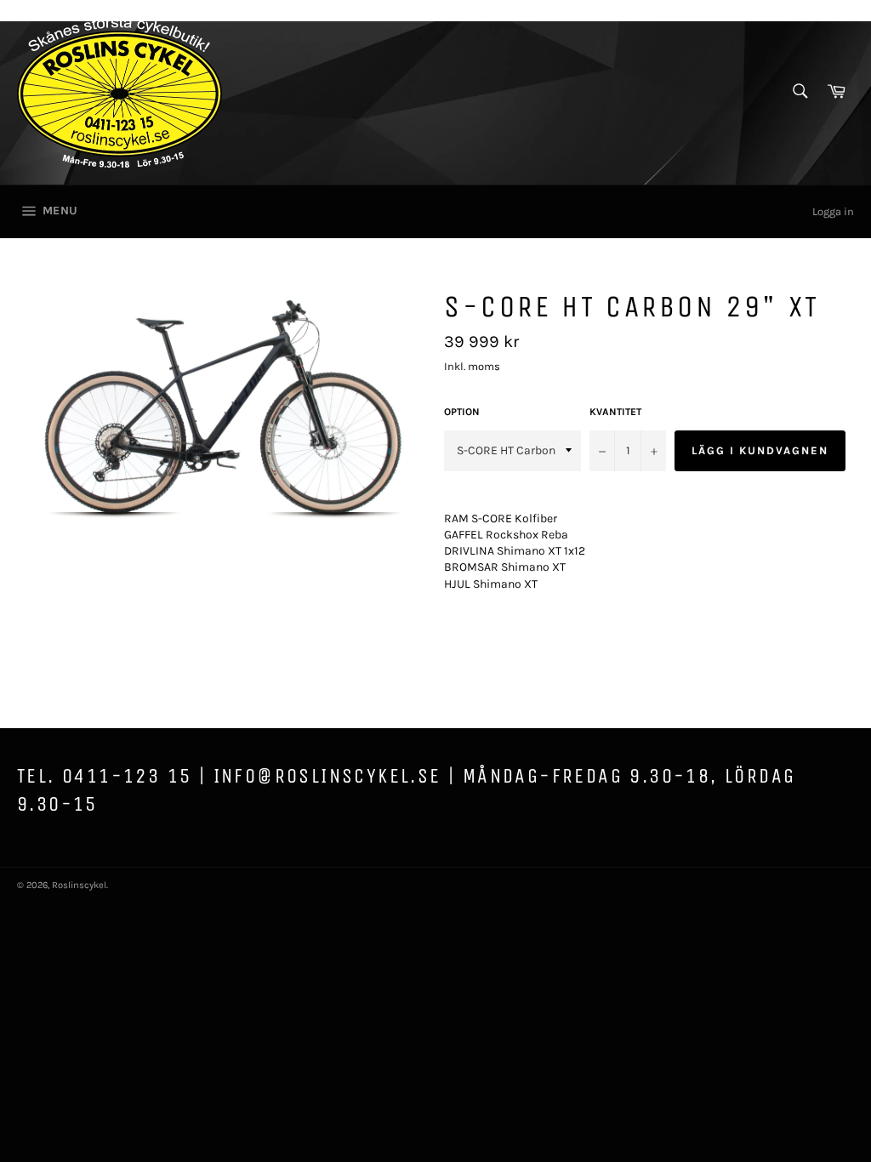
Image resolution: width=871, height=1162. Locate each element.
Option (462, 412)
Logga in (833, 211)
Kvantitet (615, 412)
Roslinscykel (79, 885)
